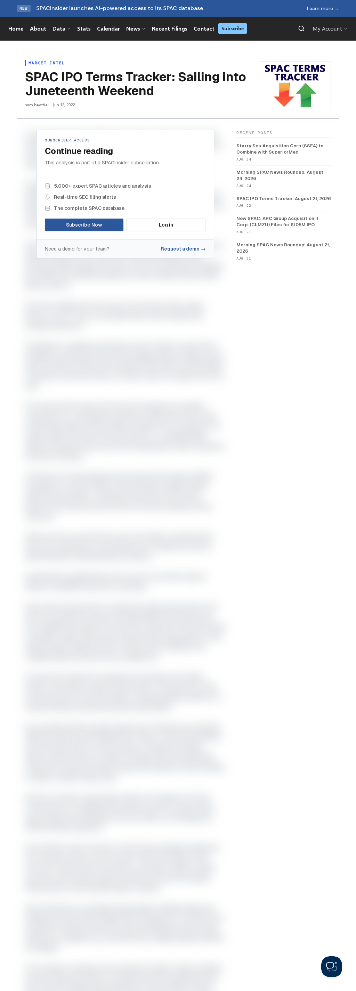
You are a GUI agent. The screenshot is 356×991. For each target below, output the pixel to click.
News (133, 28)
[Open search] (301, 28)
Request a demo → (183, 249)
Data (58, 28)
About (38, 28)
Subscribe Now (84, 225)
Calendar (108, 28)
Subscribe (232, 28)
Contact (204, 28)
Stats (84, 28)
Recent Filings (169, 28)
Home (16, 28)
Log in (166, 225)
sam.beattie (36, 104)
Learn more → (323, 8)
